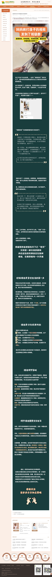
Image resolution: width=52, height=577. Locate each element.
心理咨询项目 (32, 6)
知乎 (12, 568)
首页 (37, 10)
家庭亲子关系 (5, 31)
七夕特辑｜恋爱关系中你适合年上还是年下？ (19, 539)
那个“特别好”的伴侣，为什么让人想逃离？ (19, 547)
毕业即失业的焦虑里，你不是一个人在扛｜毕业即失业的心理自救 (39, 547)
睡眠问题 (4, 15)
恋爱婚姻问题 (5, 29)
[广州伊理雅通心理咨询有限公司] (8, 2)
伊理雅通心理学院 (46, 6)
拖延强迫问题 (5, 21)
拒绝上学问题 (5, 13)
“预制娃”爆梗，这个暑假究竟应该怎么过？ (37, 539)
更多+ (48, 520)
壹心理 (18, 568)
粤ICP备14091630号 (4, 575)
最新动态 (39, 6)
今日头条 (15, 568)
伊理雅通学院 (28, 565)
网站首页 (5, 6)
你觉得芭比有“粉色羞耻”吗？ (18, 512)
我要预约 (16, 530)
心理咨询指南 (8, 565)
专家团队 (25, 6)
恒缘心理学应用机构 (7, 568)
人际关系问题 (5, 33)
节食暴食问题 (5, 23)
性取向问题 (4, 25)
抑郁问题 (4, 17)
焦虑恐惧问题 (5, 19)
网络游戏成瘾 (5, 27)
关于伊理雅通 (11, 6)
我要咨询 (18, 6)
